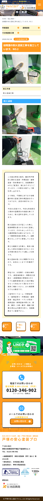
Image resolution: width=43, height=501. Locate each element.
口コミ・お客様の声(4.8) (19, 1)
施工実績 (11, 19)
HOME (4, 19)
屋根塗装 (26, 28)
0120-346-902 (21, 390)
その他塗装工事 (8, 33)
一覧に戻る (20, 326)
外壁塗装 (5, 28)
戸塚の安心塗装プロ (12, 7)
